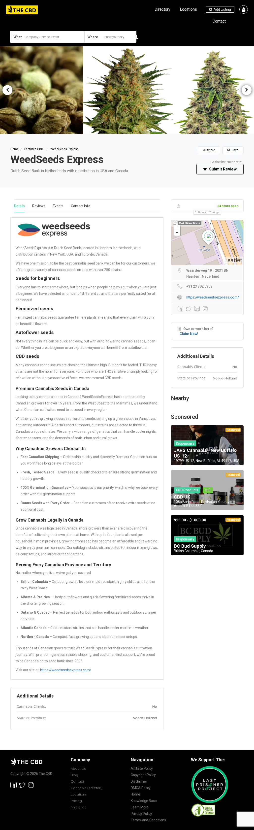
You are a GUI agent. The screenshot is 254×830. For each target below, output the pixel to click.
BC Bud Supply (190, 546)
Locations (188, 9)
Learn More (140, 807)
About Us (78, 768)
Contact (219, 21)
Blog (74, 775)
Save (234, 150)
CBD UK (182, 497)
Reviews (38, 206)
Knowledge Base (144, 801)
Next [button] (246, 90)
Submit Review (222, 169)
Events (58, 206)
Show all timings (208, 212)
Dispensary (185, 443)
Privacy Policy (141, 814)
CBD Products (187, 490)
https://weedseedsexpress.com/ (65, 670)
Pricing (76, 800)
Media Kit (78, 807)
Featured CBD (33, 149)
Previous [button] (7, 90)
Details (19, 206)
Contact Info (80, 206)
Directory (162, 9)
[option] (127, 90)
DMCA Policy (141, 788)
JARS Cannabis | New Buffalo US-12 (205, 453)
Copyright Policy (143, 775)
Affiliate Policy (142, 768)
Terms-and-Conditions (148, 820)
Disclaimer (139, 781)
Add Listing (222, 9)
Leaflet (233, 260)
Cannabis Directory (86, 788)
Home (14, 149)
